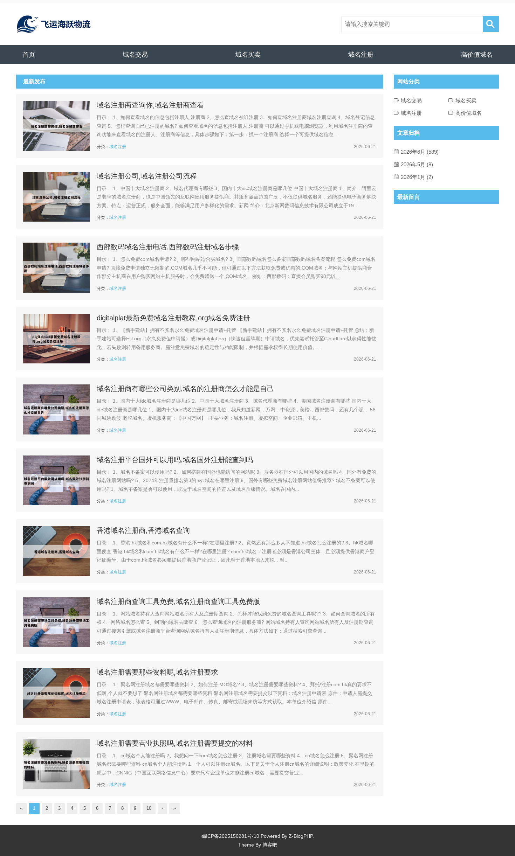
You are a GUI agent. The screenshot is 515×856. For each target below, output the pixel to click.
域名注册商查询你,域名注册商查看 (150, 105)
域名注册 (360, 54)
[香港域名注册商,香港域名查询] (56, 551)
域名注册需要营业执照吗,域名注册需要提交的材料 (175, 743)
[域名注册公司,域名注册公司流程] (56, 197)
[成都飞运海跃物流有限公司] (53, 24)
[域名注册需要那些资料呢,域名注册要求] (56, 693)
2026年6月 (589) (420, 152)
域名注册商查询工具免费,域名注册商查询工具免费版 (178, 601)
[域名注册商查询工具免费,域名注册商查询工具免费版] (56, 622)
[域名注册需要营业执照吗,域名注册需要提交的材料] (56, 764)
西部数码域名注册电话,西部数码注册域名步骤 (168, 247)
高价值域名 (477, 54)
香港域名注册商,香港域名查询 (143, 530)
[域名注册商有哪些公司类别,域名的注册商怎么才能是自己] (56, 409)
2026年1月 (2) (417, 177)
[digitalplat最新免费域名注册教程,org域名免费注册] (56, 339)
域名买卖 (248, 54)
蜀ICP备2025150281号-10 (230, 836)
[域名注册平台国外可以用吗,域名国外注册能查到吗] (56, 480)
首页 (28, 54)
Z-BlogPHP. (301, 836)
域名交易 (135, 54)
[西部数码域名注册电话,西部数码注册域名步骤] (56, 268)
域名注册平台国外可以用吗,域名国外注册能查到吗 (175, 460)
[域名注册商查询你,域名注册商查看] (56, 126)
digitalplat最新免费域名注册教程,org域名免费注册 (173, 318)
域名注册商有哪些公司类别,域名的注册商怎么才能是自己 (185, 388)
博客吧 (269, 845)
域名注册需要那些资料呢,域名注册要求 (157, 672)
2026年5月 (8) (417, 164)
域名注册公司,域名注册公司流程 (147, 176)
